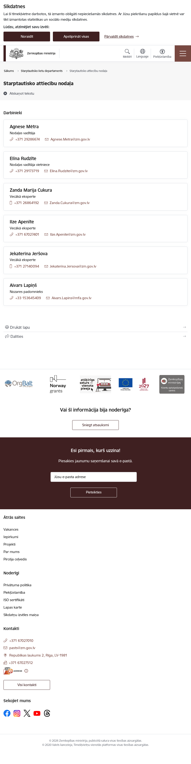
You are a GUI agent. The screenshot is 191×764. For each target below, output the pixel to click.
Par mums (11, 552)
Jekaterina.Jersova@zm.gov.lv (73, 266)
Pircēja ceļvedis (15, 559)
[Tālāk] (181, 384)
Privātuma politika (17, 585)
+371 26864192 (26, 203)
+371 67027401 (27, 234)
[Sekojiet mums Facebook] (6, 713)
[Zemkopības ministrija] (32, 53)
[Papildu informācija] (26, 671)
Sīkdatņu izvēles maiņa (21, 615)
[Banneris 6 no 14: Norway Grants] (57, 384)
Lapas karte (12, 607)
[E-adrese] (12, 671)
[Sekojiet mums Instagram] (17, 713)
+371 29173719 (27, 171)
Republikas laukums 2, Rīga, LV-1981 (38, 655)
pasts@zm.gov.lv (22, 648)
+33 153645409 (28, 298)
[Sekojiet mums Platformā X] (27, 713)
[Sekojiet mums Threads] (47, 713)
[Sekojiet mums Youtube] (37, 713)
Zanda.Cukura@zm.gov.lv (69, 203)
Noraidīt (27, 36)
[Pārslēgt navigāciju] (183, 53)
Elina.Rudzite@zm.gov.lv (69, 171)
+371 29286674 (27, 139)
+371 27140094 (26, 266)
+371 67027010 (21, 640)
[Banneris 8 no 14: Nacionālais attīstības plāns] (133, 384)
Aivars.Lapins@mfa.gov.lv (71, 298)
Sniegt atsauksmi (95, 425)
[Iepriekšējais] (9, 384)
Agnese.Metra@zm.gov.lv (70, 139)
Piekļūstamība (14, 592)
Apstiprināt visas (76, 36)
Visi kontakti (26, 685)
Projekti (9, 544)
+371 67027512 (21, 662)
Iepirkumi (10, 537)
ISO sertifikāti (13, 600)
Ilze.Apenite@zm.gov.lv (67, 234)
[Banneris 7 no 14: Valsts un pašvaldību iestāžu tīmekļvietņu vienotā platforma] (95, 384)
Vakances (10, 529)
